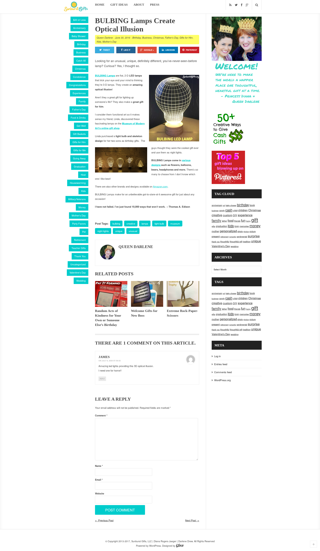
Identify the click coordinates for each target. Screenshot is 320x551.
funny (248, 221)
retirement (224, 236)
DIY (235, 215)
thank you (216, 241)
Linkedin (170, 49)
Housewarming (78, 182)
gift (254, 219)
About (139, 4)
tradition (246, 241)
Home (99, 4)
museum (175, 223)
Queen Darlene (105, 37)
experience (245, 215)
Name (99, 465)
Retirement (80, 240)
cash (228, 209)
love (236, 226)
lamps (145, 223)
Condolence (79, 77)
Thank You (80, 256)
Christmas (80, 68)
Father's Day (79, 109)
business (215, 210)
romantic (232, 236)
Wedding (81, 280)
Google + (149, 49)
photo (240, 231)
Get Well (81, 125)
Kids (83, 191)
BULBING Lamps (105, 75)
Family (82, 101)
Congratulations (77, 85)
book (252, 205)
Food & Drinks (78, 117)
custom (227, 215)
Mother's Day (79, 215)
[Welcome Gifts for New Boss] (147, 294)
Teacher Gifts (79, 248)
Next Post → (192, 520)
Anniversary (79, 28)
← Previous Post (104, 520)
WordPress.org (222, 380)
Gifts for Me (79, 150)
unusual (133, 231)
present (216, 236)
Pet (84, 231)
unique (118, 231)
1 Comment (137, 343)
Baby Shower (79, 36)
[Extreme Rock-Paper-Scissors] (183, 294)
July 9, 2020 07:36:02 (111, 360)
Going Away (79, 158)
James (104, 357)
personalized (228, 231)
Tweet (106, 49)
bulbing (116, 223)
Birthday (81, 44)
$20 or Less (79, 19)
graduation (221, 226)
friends (237, 220)
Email (99, 479)
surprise (254, 236)
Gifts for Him (79, 142)
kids (231, 225)
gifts (213, 226)
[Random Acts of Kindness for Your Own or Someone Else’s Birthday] (111, 294)
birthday (243, 204)
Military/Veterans (77, 199)
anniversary (217, 205)
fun (243, 220)
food (231, 220)
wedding (234, 246)
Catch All (81, 60)
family (216, 220)
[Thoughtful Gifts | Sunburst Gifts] (75, 10)
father (224, 220)
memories (244, 226)
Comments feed (223, 372)
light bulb (159, 223)
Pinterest (191, 49)
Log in (217, 356)
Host (83, 174)
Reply (102, 379)
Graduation (80, 166)
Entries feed (220, 364)
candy (222, 210)
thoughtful (224, 241)
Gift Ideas (119, 4)
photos (246, 231)
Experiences (79, 93)
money (255, 225)
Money (82, 207)
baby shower (231, 205)
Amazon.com (160, 186)
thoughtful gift (236, 241)
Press (154, 4)
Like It (127, 49)
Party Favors (79, 223)
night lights (103, 231)
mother (215, 231)
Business (81, 52)
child (235, 210)
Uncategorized (78, 264)
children (243, 210)
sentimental (242, 236)
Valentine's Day (78, 272)
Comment (101, 415)
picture (253, 231)
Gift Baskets (79, 134)
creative (130, 223)
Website (99, 493)
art (224, 205)
